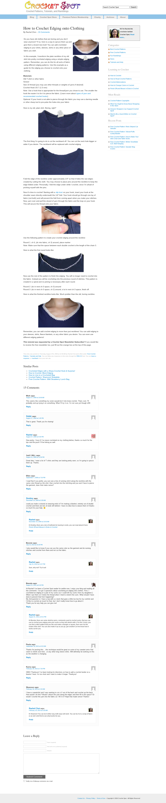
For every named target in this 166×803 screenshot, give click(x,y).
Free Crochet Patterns (118, 52)
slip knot (59, 192)
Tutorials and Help (35, 356)
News (112, 59)
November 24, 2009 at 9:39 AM (36, 500)
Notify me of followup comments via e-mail (39, 781)
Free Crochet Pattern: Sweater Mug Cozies (122, 148)
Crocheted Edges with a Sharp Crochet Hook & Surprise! (52, 371)
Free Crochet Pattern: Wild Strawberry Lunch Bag (49, 379)
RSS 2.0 (79, 356)
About (123, 17)
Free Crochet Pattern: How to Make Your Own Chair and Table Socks (124, 138)
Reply (28, 407)
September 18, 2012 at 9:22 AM (36, 646)
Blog (32, 17)
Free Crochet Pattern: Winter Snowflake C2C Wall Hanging (124, 143)
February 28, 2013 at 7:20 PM (35, 668)
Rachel (29, 435)
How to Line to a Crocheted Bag (42, 375)
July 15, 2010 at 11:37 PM (37, 564)
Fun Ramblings (115, 56)
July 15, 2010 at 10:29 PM (34, 545)
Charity (97, 17)
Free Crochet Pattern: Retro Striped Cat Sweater (124, 127)
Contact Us (81, 798)
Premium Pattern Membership (75, 17)
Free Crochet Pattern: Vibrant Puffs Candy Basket (122, 132)
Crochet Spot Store (48, 17)
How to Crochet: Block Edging (41, 373)
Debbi (29, 416)
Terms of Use (101, 798)
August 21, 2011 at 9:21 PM (37, 617)
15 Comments (44, 32)
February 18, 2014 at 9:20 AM (38, 710)
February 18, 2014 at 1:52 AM (35, 689)
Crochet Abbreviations (118, 82)
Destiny (29, 498)
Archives (110, 17)
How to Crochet (115, 76)
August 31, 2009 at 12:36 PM (35, 457)
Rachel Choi (34, 708)
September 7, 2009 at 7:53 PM (35, 477)
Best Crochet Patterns (118, 49)
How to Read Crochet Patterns (121, 79)
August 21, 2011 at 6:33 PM (34, 585)
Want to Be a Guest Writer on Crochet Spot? (123, 115)
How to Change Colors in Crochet (122, 85)
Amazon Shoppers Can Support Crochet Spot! (124, 110)
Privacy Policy (90, 798)
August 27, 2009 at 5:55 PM (35, 437)
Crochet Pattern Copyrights (119, 101)
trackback (35, 358)
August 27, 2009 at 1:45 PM (35, 418)
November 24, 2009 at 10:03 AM (39, 521)
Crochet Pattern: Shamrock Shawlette (44, 377)
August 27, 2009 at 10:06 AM (35, 397)
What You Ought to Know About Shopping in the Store (124, 105)
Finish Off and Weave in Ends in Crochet (43, 527)
